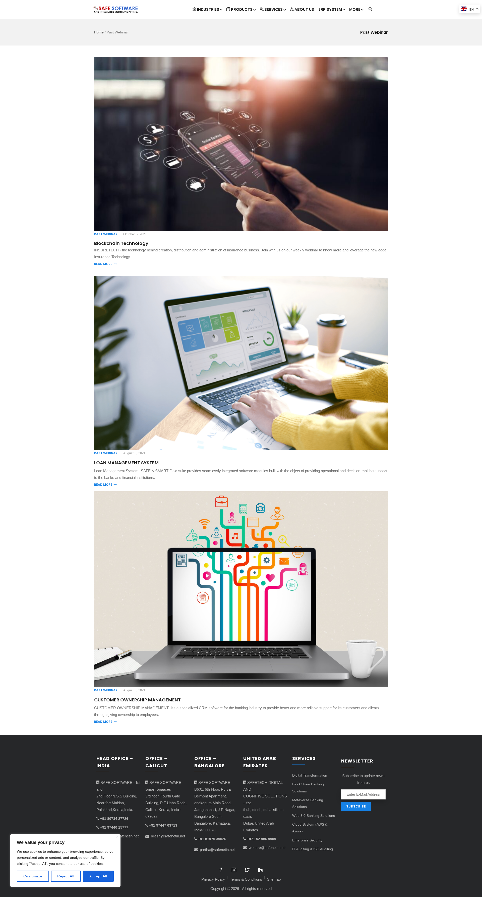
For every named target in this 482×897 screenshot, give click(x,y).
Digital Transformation (309, 775)
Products (242, 9)
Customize (32, 876)
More (354, 9)
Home (99, 32)
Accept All (98, 876)
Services (273, 9)
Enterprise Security (307, 840)
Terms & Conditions (246, 879)
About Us (304, 9)
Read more (103, 264)
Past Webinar (105, 234)
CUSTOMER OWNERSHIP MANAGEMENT (137, 700)
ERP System (330, 9)
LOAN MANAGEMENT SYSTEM (126, 463)
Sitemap (274, 879)
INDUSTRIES (208, 9)
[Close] (117, 836)
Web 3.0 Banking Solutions (313, 816)
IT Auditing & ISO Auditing (312, 849)
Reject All (65, 876)
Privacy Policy (213, 879)
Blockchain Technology (121, 243)
